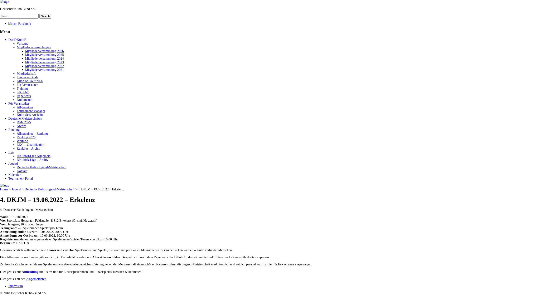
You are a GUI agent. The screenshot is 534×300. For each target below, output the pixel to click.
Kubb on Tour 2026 (30, 81)
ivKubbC (23, 92)
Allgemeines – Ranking (32, 133)
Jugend (13, 163)
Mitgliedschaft (26, 73)
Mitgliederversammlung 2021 (44, 69)
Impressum (15, 286)
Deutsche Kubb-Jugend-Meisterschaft (41, 167)
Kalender (14, 174)
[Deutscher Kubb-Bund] (4, 2)
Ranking (14, 129)
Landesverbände (27, 77)
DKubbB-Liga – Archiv (32, 159)
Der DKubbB (17, 39)
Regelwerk (24, 96)
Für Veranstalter (27, 84)
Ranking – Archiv (28, 148)
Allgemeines (25, 107)
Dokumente (24, 99)
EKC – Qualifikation (30, 144)
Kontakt (22, 171)
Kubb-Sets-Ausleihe (30, 114)
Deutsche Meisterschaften (25, 118)
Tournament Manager (31, 111)
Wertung (22, 141)
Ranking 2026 (26, 137)
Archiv (21, 126)
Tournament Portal (20, 178)
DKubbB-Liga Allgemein (33, 156)
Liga (11, 152)
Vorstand (22, 43)
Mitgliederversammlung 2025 (44, 54)
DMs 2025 (24, 122)
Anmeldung (30, 272)
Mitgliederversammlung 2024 (44, 58)
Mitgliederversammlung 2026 (44, 51)
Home (4, 189)
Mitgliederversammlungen (34, 47)
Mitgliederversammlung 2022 (44, 66)
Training (22, 88)
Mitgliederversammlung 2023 (44, 62)
